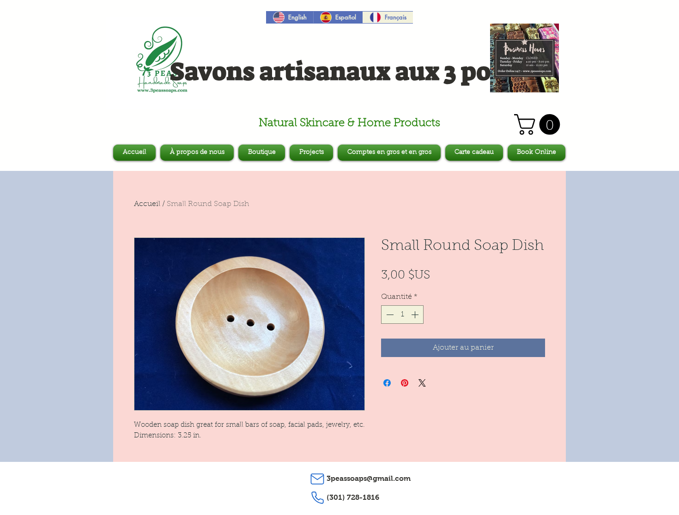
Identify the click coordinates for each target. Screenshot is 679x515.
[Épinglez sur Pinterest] (404, 382)
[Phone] (317, 498)
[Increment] (415, 314)
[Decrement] (388, 314)
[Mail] (317, 479)
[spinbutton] (402, 314)
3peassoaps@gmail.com (369, 478)
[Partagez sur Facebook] (387, 382)
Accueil (147, 204)
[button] (539, 124)
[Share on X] (422, 382)
